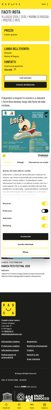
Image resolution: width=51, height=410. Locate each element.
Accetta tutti (26, 236)
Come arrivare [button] (25, 78)
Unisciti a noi (33, 355)
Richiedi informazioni (25, 85)
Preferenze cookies (10, 346)
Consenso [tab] (7, 162)
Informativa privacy (10, 350)
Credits (30, 350)
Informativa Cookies (10, 341)
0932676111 (9, 331)
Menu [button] (44, 4)
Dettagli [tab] (20, 162)
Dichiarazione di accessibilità (8, 356)
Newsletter (32, 341)
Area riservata (33, 359)
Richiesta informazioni (37, 346)
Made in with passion (25, 387)
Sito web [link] (8, 69)
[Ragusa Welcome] (11, 4)
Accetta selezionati (25, 244)
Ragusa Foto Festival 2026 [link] (15, 266)
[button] (6, 406)
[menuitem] (44, 4)
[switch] (45, 211)
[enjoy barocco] (37, 396)
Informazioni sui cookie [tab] (38, 162)
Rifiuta (25, 252)
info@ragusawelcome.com (11, 334)
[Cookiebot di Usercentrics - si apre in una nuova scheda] (38, 155)
